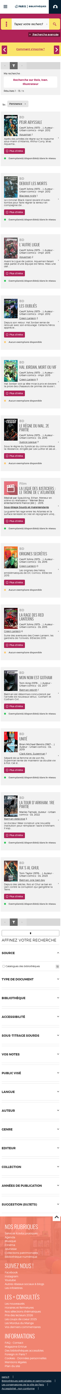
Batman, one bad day (32, 880)
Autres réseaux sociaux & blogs (24, 1284)
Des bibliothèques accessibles (24, 1350)
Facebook (11, 1272)
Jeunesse (11, 1249)
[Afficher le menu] (5, 6)
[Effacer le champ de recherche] (47, 24)
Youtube (10, 1280)
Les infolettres (14, 1288)
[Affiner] (14, 65)
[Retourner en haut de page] (30, 933)
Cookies (10, 1358)
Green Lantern (27, 318)
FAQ (7, 1342)
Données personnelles (31, 1358)
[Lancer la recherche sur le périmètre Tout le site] (54, 24)
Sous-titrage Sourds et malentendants (26, 507)
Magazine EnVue (16, 1346)
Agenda (10, 1237)
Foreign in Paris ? (16, 1354)
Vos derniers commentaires (23, 1327)
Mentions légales (16, 1362)
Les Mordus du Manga (19, 1323)
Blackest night (27, 195)
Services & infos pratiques (21, 1233)
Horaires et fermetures (19, 1307)
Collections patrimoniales (21, 1252)
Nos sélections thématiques (23, 1311)
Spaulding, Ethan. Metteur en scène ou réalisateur (28, 499)
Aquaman (25, 134)
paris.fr (5, 1376)
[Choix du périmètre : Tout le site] (6, 24)
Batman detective (14, 818)
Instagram (11, 1276)
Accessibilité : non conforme (18, 1388)
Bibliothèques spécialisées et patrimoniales (26, 1380)
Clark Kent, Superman (32, 753)
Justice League (28, 442)
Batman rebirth (28, 689)
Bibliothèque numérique (21, 1256)
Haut (56, 1217)
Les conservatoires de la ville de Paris (23, 1384)
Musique (10, 1241)
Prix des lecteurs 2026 (19, 1315)
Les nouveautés (15, 1303)
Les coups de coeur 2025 (21, 1319)
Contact (18, 1342)
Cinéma (10, 1245)
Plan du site (12, 1366)
